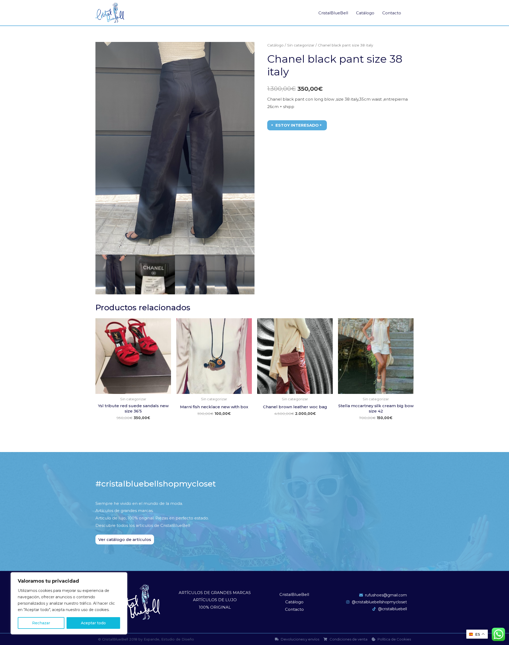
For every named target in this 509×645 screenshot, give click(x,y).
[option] (174, 148)
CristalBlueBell (333, 12)
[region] (69, 603)
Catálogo (365, 12)
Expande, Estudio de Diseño (169, 639)
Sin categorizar (300, 45)
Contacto (391, 12)
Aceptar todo (93, 623)
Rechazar (41, 623)
